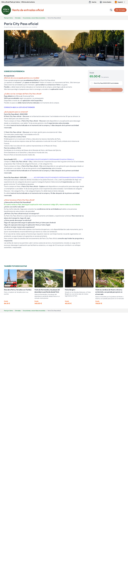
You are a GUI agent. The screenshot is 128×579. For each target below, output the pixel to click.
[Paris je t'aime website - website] (6, 10)
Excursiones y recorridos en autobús (34, 18)
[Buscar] (111, 10)
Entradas (18, 18)
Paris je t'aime (8, 18)
